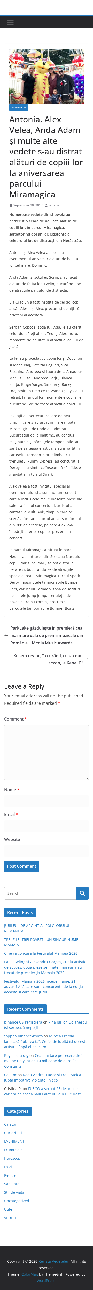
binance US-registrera (23, 1022)
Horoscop (12, 1158)
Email (11, 814)
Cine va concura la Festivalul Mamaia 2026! (41, 953)
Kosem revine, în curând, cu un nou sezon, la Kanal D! (48, 659)
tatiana (54, 205)
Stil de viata (14, 1192)
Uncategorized (16, 1200)
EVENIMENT (18, 107)
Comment (15, 719)
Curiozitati (13, 1132)
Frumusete (13, 1149)
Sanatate (11, 1183)
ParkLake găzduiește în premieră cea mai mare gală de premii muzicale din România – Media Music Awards (46, 635)
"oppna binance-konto (23, 1036)
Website (12, 839)
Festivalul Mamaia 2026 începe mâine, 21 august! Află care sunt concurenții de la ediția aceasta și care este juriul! (43, 986)
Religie (10, 1175)
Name (11, 789)
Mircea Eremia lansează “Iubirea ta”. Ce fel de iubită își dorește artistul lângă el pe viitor (45, 1041)
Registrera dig (16, 1055)
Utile (8, 1209)
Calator (10, 1074)
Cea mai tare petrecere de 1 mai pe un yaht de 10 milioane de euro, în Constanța (43, 1061)
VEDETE (10, 1217)
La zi (8, 1166)
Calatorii (11, 1124)
